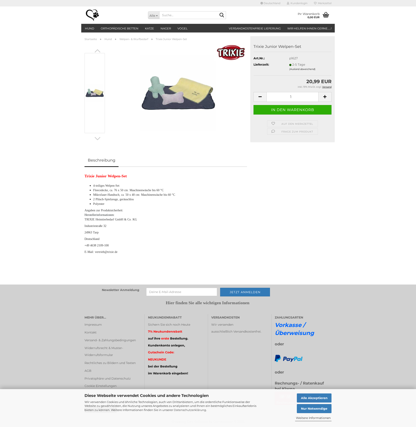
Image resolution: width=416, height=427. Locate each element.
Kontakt (90, 332)
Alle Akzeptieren (314, 398)
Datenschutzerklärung (190, 410)
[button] (270, 3)
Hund (89, 28)
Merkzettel (324, 3)
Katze (149, 28)
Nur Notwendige (314, 409)
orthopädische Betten (119, 28)
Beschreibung (101, 160)
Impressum (93, 325)
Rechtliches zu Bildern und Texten (110, 363)
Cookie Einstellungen (100, 386)
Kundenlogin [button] (298, 3)
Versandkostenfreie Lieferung (255, 28)
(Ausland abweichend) (302, 69)
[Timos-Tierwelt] (112, 15)
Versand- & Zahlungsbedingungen (110, 340)
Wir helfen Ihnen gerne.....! (309, 28)
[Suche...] (222, 15)
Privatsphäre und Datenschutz (107, 378)
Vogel (182, 28)
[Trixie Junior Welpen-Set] (178, 93)
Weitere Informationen (313, 418)
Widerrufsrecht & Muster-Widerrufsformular (103, 351)
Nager (166, 28)
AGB (87, 371)
